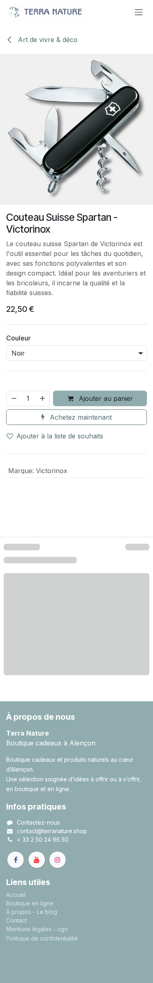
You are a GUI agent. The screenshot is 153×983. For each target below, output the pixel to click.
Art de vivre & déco (47, 40)
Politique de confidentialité (42, 938)
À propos (18, 911)
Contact (16, 920)
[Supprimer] (13, 398)
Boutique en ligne (29, 903)
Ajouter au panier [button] (105, 398)
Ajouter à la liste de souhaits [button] (59, 436)
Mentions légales (29, 928)
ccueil (18, 894)
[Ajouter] (43, 398)
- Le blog (45, 911)
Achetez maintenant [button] (80, 417)
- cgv (60, 928)
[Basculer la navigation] (139, 11)
